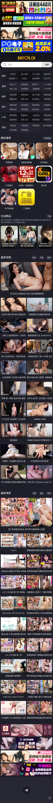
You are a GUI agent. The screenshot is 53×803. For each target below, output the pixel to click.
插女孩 (13, 125)
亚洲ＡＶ (13, 84)
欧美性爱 (47, 94)
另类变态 (47, 99)
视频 (4, 86)
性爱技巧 (47, 119)
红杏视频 (13, 130)
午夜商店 (24, 125)
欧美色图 (35, 105)
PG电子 (13, 74)
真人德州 (24, 74)
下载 (49, 216)
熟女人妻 (13, 88)
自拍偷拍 (24, 84)
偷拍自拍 (24, 94)
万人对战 (35, 74)
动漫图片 (47, 105)
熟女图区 (35, 109)
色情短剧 (24, 130)
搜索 (47, 64)
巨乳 (41, 257)
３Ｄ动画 (47, 84)
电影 (4, 96)
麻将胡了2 (13, 78)
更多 (49, 257)
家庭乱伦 (24, 115)
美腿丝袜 (13, 109)
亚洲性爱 (13, 94)
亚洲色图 (24, 105)
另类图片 (47, 109)
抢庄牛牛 (47, 78)
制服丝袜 (13, 99)
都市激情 (13, 115)
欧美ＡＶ (35, 84)
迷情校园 (13, 119)
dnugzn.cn (26, 58)
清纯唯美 (24, 109)
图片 (4, 106)
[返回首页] (49, 797)
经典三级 (24, 99)
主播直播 (35, 88)
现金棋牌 (35, 78)
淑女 (41, 493)
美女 (34, 257)
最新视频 (6, 257)
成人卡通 (35, 94)
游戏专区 (47, 74)
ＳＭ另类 (47, 88)
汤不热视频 (47, 125)
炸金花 (24, 78)
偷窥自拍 (13, 105)
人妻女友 (35, 115)
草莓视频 (35, 125)
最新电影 (6, 493)
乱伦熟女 (35, 99)
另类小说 (24, 119)
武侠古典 (47, 115)
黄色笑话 (35, 119)
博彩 (4, 75)
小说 (4, 117)
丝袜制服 (24, 88)
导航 (4, 127)
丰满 (34, 493)
